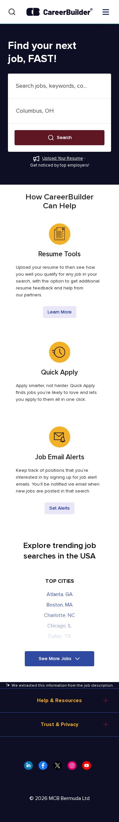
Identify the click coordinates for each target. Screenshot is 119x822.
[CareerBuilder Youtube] (88, 767)
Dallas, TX (59, 636)
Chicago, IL (59, 626)
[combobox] (59, 86)
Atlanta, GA (60, 594)
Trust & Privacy (59, 724)
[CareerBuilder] (59, 12)
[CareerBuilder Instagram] (74, 767)
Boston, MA (60, 605)
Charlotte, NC (59, 615)
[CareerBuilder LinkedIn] (30, 767)
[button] (59, 137)
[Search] (12, 12)
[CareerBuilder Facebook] (45, 767)
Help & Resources (59, 700)
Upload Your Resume (62, 158)
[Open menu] (105, 11)
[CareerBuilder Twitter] (59, 767)
